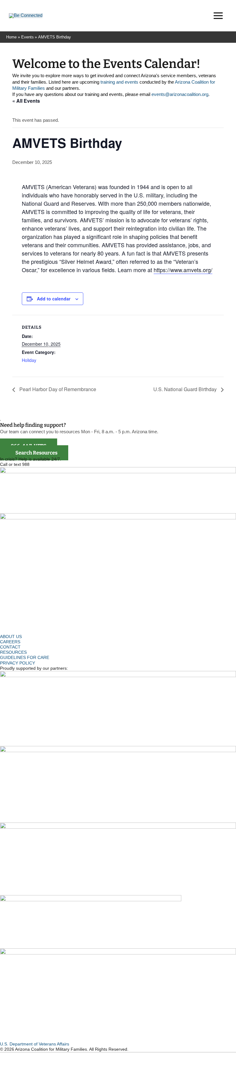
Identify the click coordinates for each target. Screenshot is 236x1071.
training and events (119, 82)
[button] (199, 16)
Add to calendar (53, 299)
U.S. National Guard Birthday (185, 389)
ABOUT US (11, 636)
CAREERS (10, 642)
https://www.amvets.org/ (183, 270)
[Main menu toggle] (218, 16)
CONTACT (10, 647)
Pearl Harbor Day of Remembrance (57, 389)
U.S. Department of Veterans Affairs (34, 1044)
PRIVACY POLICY (17, 663)
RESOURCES (13, 652)
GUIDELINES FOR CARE (24, 657)
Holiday (29, 360)
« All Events (26, 100)
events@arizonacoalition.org (179, 94)
